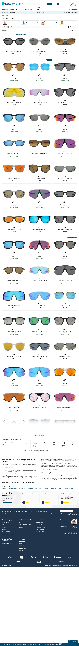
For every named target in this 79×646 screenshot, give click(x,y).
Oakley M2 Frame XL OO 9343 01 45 (39, 356)
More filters (47, 26)
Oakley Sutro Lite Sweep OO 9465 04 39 (39, 204)
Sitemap (20, 552)
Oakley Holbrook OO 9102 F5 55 (39, 229)
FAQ (19, 522)
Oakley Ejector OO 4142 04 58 (65, 305)
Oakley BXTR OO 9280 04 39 (14, 407)
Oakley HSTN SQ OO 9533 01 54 (65, 102)
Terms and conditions (6, 531)
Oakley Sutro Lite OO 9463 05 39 (65, 280)
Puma (36, 488)
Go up (10, 565)
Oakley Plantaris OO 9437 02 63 (64, 51)
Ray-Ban (41, 488)
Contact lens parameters (6, 543)
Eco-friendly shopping (40, 531)
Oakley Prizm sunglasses (68, 488)
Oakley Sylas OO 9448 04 (39, 77)
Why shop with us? (22, 548)
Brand (10, 26)
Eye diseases (4, 545)
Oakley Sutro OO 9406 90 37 (14, 305)
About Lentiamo (22, 541)
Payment (3, 526)
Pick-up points (4, 527)
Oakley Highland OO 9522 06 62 (14, 229)
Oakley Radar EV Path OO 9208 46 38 (65, 128)
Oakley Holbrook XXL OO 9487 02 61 (64, 229)
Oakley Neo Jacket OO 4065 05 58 (39, 128)
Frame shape (25, 26)
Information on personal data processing (7, 535)
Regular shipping (39, 522)
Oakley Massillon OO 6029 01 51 (65, 356)
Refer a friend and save (40, 527)
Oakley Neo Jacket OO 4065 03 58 (14, 280)
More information (50, 644)
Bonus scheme (39, 524)
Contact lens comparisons (7, 546)
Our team (20, 543)
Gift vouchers (4, 529)
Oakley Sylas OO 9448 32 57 (14, 178)
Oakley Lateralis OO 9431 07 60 (14, 204)
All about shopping (5, 522)
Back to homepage (5, 565)
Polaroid (46, 488)
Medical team (21, 545)
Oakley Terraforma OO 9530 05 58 (65, 178)
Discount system (39, 526)
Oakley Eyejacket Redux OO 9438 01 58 (14, 51)
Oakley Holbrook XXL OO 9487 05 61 (14, 255)
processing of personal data (63, 513)
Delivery (3, 524)
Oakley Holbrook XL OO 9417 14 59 (39, 331)
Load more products (39, 435)
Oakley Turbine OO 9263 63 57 (65, 382)
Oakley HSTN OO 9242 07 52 (14, 77)
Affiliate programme (40, 529)
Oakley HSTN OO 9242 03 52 (39, 178)
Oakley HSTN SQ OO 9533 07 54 (14, 356)
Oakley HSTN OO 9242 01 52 (65, 331)
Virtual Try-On (73, 641)
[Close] (77, 640)
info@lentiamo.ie (64, 526)
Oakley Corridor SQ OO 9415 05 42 (39, 305)
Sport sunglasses (21, 488)
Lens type (17, 26)
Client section (21, 527)
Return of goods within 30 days (25, 524)
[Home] (2, 15)
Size (39, 26)
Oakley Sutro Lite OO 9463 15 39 (14, 382)
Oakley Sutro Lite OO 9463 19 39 (39, 382)
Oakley (3, 30)
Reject (60, 644)
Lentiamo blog (22, 547)
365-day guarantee (22, 526)
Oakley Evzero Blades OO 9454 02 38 (65, 407)
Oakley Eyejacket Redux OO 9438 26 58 (39, 153)
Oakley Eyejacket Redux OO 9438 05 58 (39, 51)
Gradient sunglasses (12, 488)
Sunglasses (6, 15)
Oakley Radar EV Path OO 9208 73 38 (39, 280)
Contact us (21, 550)
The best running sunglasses (55, 488)
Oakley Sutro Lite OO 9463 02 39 (65, 153)
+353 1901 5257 (64, 524)
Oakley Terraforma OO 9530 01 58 (65, 204)
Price (33, 26)
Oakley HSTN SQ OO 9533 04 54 (14, 128)
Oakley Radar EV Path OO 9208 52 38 (65, 77)
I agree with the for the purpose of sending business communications (64, 514)
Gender (4, 26)
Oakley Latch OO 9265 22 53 (65, 255)
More (3, 444)
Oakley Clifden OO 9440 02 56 (39, 407)
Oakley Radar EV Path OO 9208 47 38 (39, 102)
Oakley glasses (30, 488)
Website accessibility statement (8, 533)
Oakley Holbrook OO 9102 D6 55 (14, 331)
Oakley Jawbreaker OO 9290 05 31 (39, 255)
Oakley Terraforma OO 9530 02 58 (14, 153)
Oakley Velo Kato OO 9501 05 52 (14, 102)
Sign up (75, 510)
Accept (56, 644)
